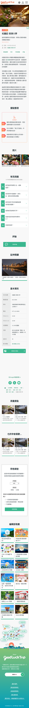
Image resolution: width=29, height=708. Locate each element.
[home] (7, 2)
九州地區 (4, 639)
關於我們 (14, 684)
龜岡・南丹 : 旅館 (10, 392)
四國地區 (10, 638)
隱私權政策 (14, 695)
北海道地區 (22, 622)
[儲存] (28, 28)
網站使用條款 (14, 687)
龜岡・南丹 (8, 390)
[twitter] (14, 382)
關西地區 (16, 387)
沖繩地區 (7, 626)
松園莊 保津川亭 (11, 47)
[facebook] (10, 382)
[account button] (23, 3)
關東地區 (21, 635)
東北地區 (23, 631)
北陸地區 (16, 629)
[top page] (5, 388)
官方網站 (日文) (16, 343)
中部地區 (16, 638)
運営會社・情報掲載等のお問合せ (14, 698)
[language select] (19, 2)
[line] (19, 382)
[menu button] (26, 2)
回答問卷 (14, 509)
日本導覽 (10, 387)
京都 (8, 60)
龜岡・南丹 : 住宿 (17, 390)
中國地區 (6, 632)
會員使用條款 (14, 691)
